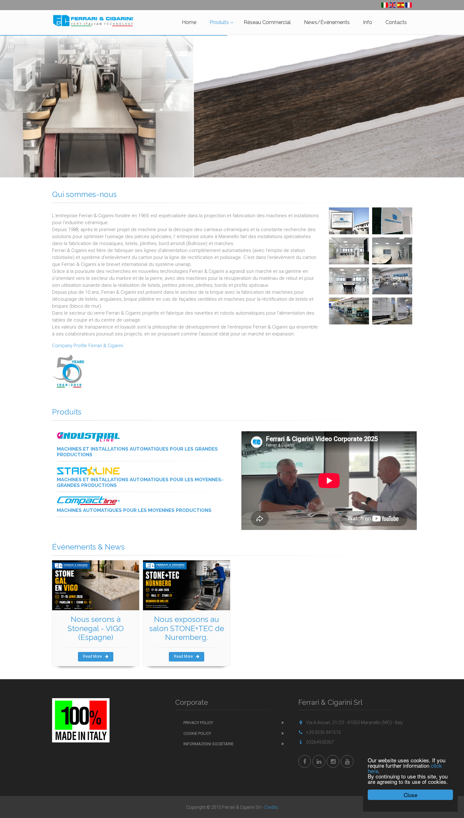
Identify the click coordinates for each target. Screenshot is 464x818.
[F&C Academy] (392, 281)
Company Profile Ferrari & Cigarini (87, 345)
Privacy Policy (198, 722)
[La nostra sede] (349, 220)
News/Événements (327, 22)
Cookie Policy (197, 733)
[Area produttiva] (349, 311)
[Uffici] (349, 250)
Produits (219, 22)
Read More (92, 656)
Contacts (396, 22)
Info (367, 22)
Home (189, 22)
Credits (271, 807)
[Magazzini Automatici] (392, 311)
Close (410, 795)
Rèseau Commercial (267, 22)
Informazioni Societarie (208, 743)
